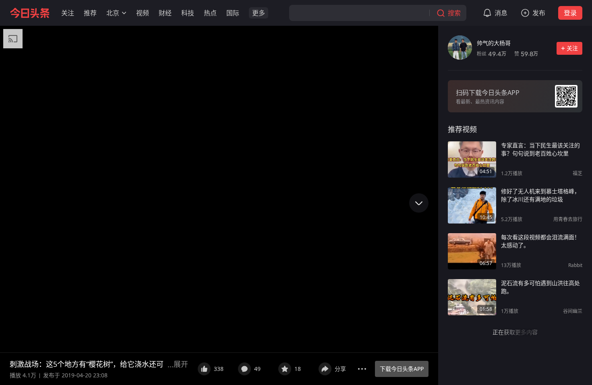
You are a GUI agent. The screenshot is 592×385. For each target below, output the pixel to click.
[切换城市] (124, 12)
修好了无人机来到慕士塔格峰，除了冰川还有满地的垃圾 (540, 195)
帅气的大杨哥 (494, 43)
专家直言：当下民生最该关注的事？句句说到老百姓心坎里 (540, 149)
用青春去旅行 (567, 219)
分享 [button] (340, 369)
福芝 (577, 173)
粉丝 (491, 53)
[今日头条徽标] (30, 13)
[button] (67, 13)
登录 (570, 12)
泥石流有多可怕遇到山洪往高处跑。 (540, 287)
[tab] (462, 129)
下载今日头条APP (402, 369)
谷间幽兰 (572, 311)
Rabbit (575, 265)
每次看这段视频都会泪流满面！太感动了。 (540, 241)
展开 (181, 364)
